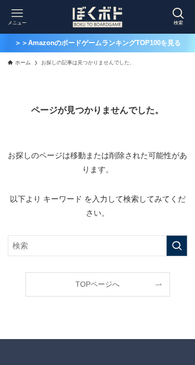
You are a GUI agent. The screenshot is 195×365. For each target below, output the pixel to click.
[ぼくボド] (97, 17)
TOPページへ (97, 284)
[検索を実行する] (176, 245)
